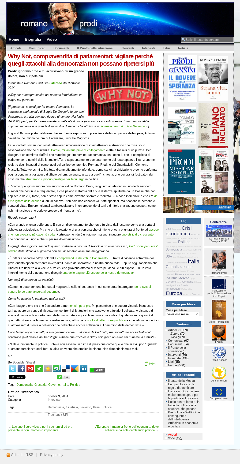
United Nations (219, 360)
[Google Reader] (75, 368)
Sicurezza (182, 246)
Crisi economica (179, 230)
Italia (65, 384)
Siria (185, 250)
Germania (187, 281)
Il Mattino (55, 83)
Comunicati (37, 48)
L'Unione (190, 271)
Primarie (193, 253)
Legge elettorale (182, 253)
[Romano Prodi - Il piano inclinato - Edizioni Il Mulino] (213, 147)
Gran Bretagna (178, 257)
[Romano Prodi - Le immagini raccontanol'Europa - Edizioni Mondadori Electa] (182, 143)
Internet (195, 257)
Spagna (193, 278)
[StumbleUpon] (57, 368)
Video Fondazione (219, 321)
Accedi (172, 434)
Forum (219, 342)
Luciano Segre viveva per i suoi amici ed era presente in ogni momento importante (40, 428)
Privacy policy (51, 455)
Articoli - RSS (22, 455)
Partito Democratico (176, 262)
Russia (184, 285)
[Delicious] (66, 368)
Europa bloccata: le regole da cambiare (181, 385)
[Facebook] (21, 368)
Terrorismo (176, 229)
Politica (75, 384)
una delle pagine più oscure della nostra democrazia (98, 272)
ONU (168, 242)
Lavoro (197, 249)
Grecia (174, 243)
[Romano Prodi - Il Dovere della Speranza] (182, 101)
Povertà (170, 274)
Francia (196, 294)
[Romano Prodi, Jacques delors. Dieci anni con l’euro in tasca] (221, 170)
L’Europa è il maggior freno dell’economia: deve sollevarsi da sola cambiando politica (127, 428)
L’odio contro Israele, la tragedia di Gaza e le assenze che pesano (183, 405)
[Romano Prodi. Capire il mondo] (206, 170)
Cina (168, 228)
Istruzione (187, 294)
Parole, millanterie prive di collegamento (78, 150)
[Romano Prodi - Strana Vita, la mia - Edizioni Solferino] (213, 99)
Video (52, 39)
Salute (190, 250)
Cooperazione (185, 238)
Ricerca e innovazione (187, 274)
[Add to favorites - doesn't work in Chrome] (48, 368)
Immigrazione (173, 285)
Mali (177, 271)
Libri (166, 48)
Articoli (15, 48)
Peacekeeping (171, 246)
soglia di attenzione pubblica (106, 320)
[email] (30, 368)
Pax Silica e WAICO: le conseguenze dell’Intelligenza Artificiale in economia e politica (184, 419)
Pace (173, 253)
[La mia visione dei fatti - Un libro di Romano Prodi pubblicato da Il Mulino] (221, 192)
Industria (171, 278)
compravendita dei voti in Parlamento (82, 258)
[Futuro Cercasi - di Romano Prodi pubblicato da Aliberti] (207, 192)
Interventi (127, 48)
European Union (219, 398)
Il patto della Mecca (181, 380)
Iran (167, 253)
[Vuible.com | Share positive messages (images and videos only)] (39, 371)
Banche (195, 234)
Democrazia (24, 384)
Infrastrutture (173, 288)
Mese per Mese (176, 310)
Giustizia (40, 384)
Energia (188, 257)
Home (14, 39)
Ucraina (183, 271)
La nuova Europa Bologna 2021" (219, 240)
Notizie (183, 48)
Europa (174, 293)
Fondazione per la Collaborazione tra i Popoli (219, 293)
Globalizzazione (179, 267)
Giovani (190, 246)
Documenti (61, 48)
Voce (175, 438)
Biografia (33, 39)
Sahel (179, 282)
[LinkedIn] (83, 368)
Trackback (58, 414)
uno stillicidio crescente (138, 234)
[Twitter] (12, 368)
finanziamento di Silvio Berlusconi (124, 126)
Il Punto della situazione (94, 48)
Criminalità (170, 271)
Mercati (183, 278)
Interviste (148, 48)
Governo (54, 384)
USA (169, 256)
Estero (174, 333)
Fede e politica (171, 239)
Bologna (197, 282)
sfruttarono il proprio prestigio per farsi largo (55, 179)
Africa (197, 238)
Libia (190, 289)
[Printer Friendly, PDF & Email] (150, 365)
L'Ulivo (184, 289)
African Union (219, 380)
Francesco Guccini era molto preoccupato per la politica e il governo (183, 394)
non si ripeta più (79, 305)
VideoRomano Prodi (219, 271)
